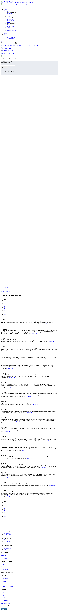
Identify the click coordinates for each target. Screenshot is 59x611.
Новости (6, 9)
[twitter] (8, 291)
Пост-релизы (4, 558)
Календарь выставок (9, 11)
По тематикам (10, 15)
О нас (8, 36)
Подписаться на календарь (14, 30)
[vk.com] (3, 291)
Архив (8, 16)
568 (5, 314)
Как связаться (10, 38)
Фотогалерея (4, 555)
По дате (3, 564)
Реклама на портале (9, 31)
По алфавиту (4, 567)
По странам (10, 19)
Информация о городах (7, 586)
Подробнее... (46, 323)
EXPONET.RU (7, 287)
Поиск (5, 33)
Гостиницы (4, 581)
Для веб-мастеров (5, 603)
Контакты (6, 34)
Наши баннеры (11, 37)
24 (4, 304)
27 (4, 309)
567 (5, 313)
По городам (10, 13)
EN (1, 41)
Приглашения (4, 578)
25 (4, 306)
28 (4, 310)
